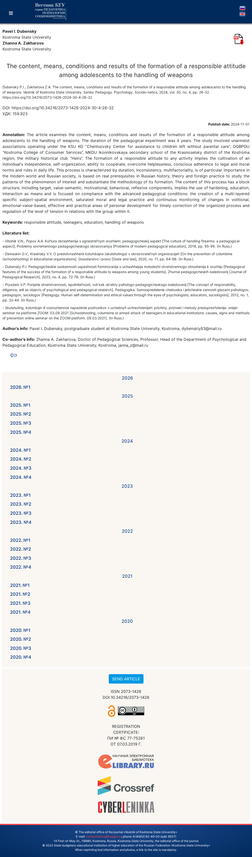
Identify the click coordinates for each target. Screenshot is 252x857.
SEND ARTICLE (126, 678)
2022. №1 (20, 540)
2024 (127, 441)
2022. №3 (20, 558)
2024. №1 (20, 450)
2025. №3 (20, 423)
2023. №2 (20, 504)
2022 (127, 531)
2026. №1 (20, 387)
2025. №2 (20, 414)
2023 (127, 486)
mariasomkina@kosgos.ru (103, 836)
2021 (127, 576)
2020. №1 (20, 630)
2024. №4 (21, 477)
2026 (127, 378)
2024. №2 (20, 459)
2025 (127, 396)
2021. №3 (20, 603)
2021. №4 (20, 612)
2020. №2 (20, 639)
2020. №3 (20, 648)
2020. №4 (20, 657)
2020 (127, 621)
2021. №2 (20, 594)
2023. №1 (20, 495)
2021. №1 (20, 585)
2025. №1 (20, 405)
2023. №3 (21, 513)
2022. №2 (20, 549)
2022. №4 (20, 567)
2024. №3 (21, 468)
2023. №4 (21, 522)
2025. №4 (20, 432)
